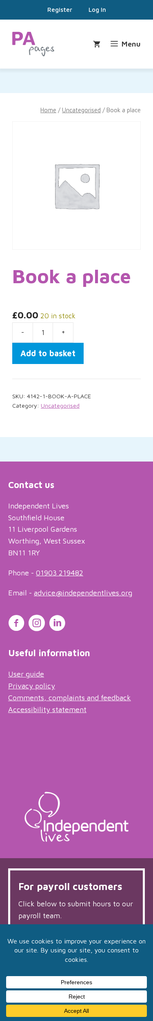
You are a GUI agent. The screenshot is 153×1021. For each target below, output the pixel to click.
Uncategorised (81, 110)
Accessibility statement (47, 709)
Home (48, 110)
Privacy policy (31, 685)
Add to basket (47, 353)
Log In (97, 9)
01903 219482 (59, 572)
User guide (26, 674)
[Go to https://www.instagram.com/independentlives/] (37, 624)
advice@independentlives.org (83, 592)
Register (59, 9)
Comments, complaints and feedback (69, 697)
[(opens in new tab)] (76, 839)
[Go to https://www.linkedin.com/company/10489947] (57, 624)
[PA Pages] (33, 44)
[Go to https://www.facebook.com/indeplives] (16, 624)
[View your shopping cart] (97, 44)
